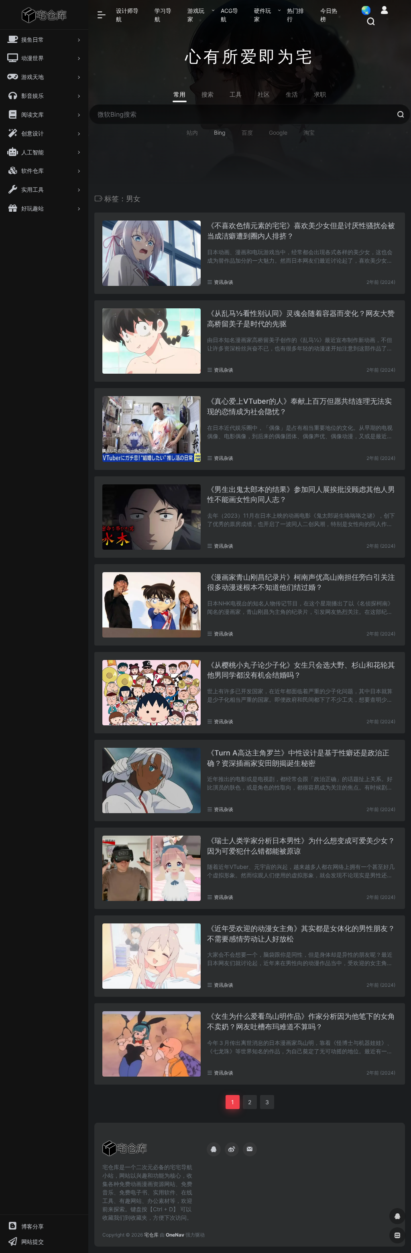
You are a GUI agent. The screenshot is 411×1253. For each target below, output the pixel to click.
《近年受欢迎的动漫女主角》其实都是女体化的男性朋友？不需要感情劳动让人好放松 (301, 933)
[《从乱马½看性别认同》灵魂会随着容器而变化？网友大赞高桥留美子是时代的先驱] (151, 341)
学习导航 (163, 14)
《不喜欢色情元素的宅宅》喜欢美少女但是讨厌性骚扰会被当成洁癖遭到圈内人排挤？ (301, 230)
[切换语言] (363, 10)
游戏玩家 (195, 14)
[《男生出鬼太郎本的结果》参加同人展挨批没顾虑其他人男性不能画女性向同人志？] (151, 517)
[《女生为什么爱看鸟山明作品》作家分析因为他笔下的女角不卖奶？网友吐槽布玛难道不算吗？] (151, 1044)
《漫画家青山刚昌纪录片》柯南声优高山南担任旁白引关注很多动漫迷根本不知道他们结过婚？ (301, 582)
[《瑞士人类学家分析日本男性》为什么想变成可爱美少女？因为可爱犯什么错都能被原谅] (151, 868)
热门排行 (295, 14)
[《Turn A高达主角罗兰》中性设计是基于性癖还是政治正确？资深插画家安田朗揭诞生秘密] (151, 780)
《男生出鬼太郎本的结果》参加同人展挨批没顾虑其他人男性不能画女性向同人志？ (301, 494)
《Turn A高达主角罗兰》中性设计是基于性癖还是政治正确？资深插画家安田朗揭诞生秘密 (298, 758)
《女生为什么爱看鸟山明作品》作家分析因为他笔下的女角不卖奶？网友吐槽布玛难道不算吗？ (301, 1021)
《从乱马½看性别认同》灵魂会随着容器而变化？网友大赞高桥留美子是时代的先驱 (301, 318)
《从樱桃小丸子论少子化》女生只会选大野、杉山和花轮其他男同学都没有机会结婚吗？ (301, 670)
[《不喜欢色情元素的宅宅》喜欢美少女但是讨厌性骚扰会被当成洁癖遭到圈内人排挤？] (151, 253)
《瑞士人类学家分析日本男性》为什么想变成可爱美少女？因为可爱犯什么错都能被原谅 (301, 845)
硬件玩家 (262, 14)
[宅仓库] (124, 1151)
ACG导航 (229, 14)
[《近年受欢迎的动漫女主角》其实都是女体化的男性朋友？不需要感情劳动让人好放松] (151, 956)
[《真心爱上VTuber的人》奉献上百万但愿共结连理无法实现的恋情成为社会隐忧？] (151, 429)
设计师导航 (127, 14)
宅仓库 (151, 1235)
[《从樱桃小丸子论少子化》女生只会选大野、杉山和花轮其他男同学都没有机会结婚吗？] (151, 692)
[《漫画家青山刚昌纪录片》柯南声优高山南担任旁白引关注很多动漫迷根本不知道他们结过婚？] (151, 605)
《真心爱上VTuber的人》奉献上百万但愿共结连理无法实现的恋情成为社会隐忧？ (299, 406)
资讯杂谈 (223, 282)
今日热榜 (328, 14)
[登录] (384, 11)
